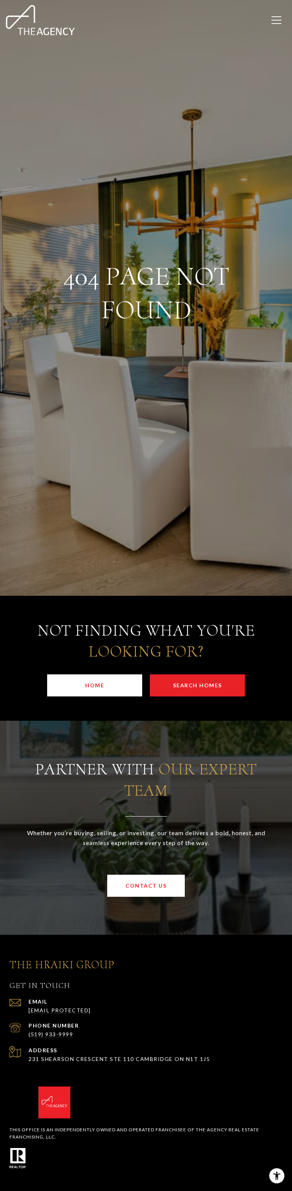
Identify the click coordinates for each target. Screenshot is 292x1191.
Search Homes (197, 685)
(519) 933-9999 (51, 1034)
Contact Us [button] (146, 885)
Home (94, 685)
